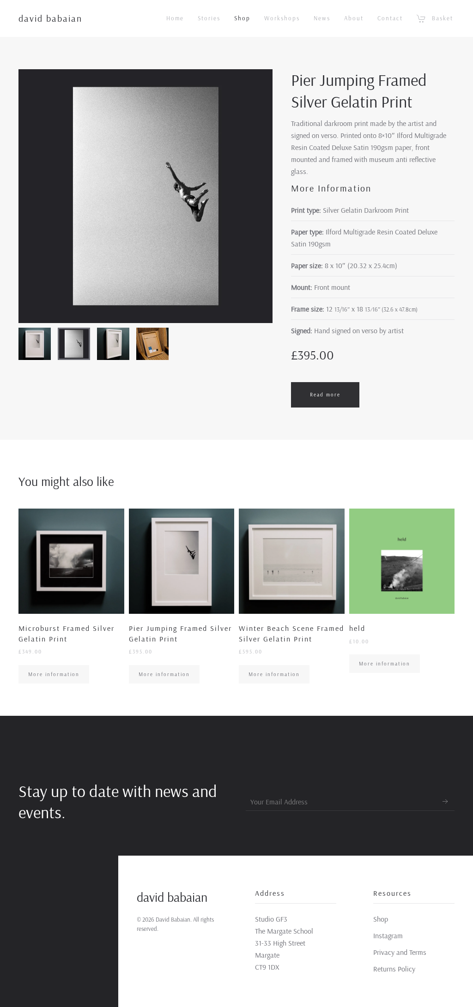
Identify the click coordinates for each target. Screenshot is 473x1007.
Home (175, 18)
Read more (325, 394)
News (322, 18)
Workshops (282, 18)
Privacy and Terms (399, 952)
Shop (242, 18)
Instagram (388, 935)
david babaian (50, 18)
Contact (390, 18)
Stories (209, 18)
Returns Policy (394, 968)
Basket (442, 18)
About (354, 18)
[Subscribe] (445, 801)
